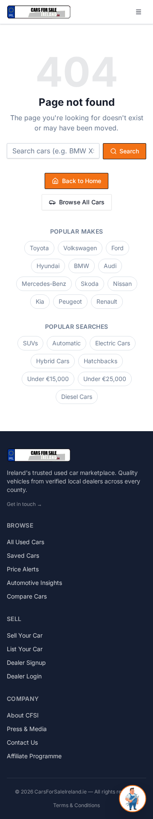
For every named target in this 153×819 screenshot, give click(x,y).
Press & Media (27, 728)
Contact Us (22, 742)
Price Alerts (23, 569)
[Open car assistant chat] (132, 798)
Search (129, 151)
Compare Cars (27, 596)
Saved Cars (23, 555)
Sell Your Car (24, 635)
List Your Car (24, 648)
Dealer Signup (26, 662)
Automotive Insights (34, 582)
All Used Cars (25, 541)
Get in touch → (24, 504)
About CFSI (23, 715)
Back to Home (81, 180)
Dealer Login (24, 676)
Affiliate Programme (34, 756)
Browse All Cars (82, 202)
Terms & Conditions (76, 805)
